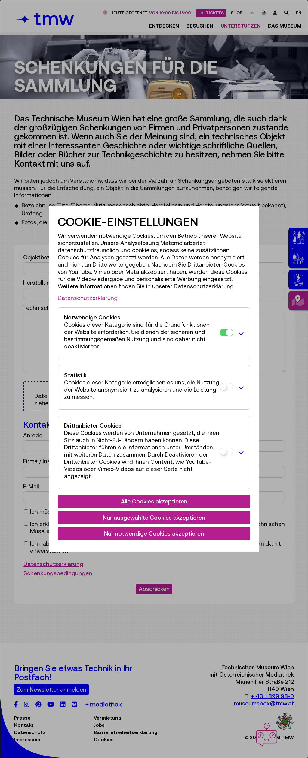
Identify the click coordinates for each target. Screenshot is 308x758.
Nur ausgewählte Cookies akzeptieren (154, 517)
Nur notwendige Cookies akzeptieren (154, 533)
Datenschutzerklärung (88, 298)
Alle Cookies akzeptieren (154, 501)
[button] (240, 333)
